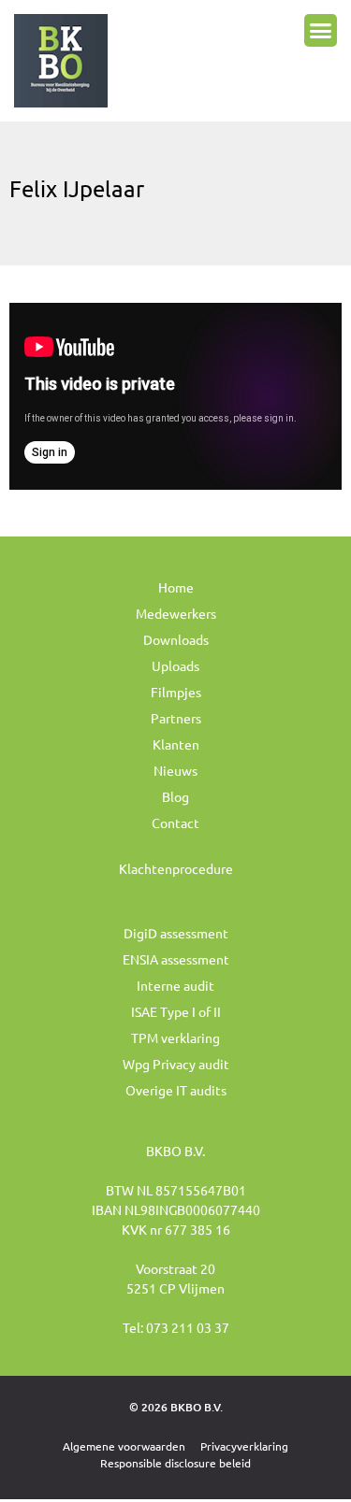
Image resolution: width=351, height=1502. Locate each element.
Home (176, 587)
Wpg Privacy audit (176, 1063)
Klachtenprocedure (176, 868)
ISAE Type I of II (176, 1011)
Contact (175, 822)
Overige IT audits (176, 1089)
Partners (176, 717)
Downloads (176, 639)
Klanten (176, 744)
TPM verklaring (175, 1037)
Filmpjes (176, 691)
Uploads (175, 665)
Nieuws (175, 770)
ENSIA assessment (176, 959)
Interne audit (175, 985)
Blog (175, 796)
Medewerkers (176, 613)
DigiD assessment (176, 932)
